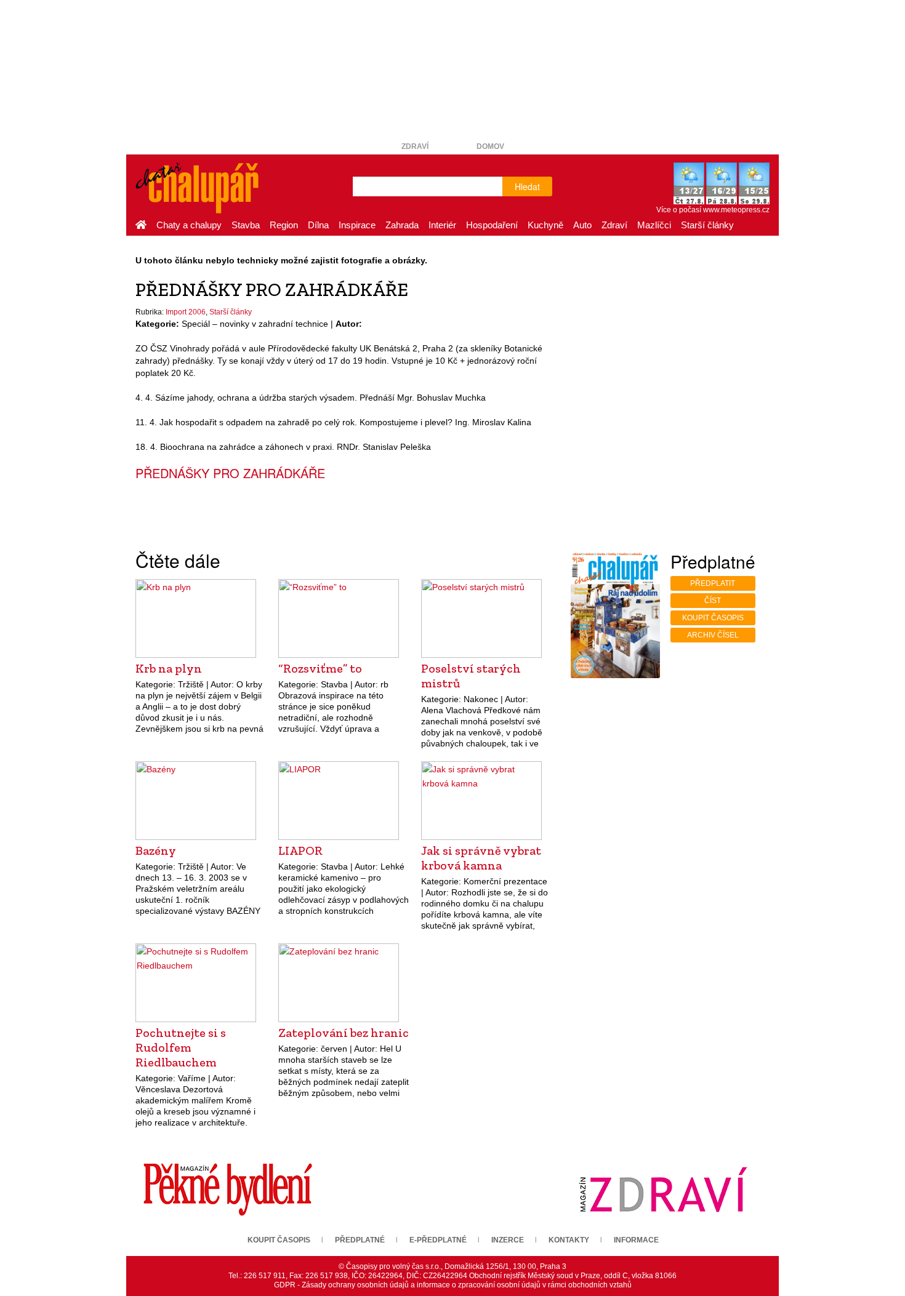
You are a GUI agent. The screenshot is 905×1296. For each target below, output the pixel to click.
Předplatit (712, 583)
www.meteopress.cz (736, 210)
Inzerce (507, 1240)
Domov (490, 146)
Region (284, 225)
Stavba (245, 225)
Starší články (707, 225)
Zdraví (414, 146)
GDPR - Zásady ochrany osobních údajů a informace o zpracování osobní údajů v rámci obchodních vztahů (453, 1285)
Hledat (527, 186)
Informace (636, 1240)
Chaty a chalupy (189, 225)
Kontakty (569, 1240)
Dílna (318, 225)
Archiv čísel (713, 635)
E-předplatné (438, 1240)
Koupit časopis (713, 618)
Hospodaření (492, 225)
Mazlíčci (654, 225)
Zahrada (402, 225)
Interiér (442, 225)
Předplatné (360, 1240)
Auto (582, 225)
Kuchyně (545, 225)
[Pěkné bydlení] (227, 1189)
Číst (712, 600)
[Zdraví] (663, 1189)
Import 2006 (186, 312)
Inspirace (357, 225)
